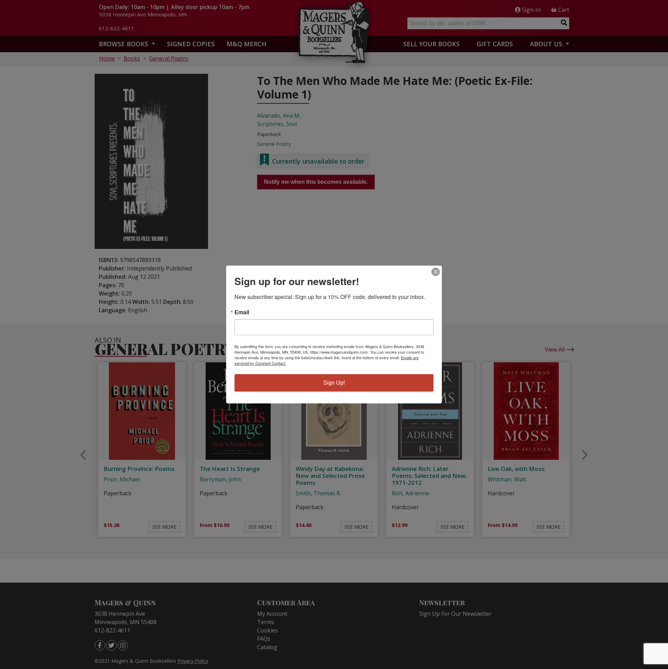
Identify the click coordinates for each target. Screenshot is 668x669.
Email (241, 312)
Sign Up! (334, 383)
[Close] (435, 272)
